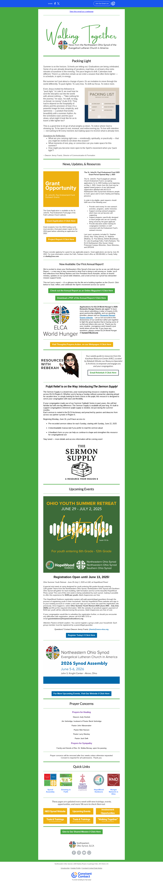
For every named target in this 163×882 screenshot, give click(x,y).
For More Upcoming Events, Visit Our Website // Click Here (81, 693)
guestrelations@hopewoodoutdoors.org (65, 619)
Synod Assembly (50, 791)
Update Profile (76, 868)
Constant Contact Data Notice (92, 868)
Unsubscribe (65, 868)
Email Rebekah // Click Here (103, 373)
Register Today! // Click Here (81, 635)
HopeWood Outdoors (99, 791)
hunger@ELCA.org (90, 333)
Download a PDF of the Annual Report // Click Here (81, 298)
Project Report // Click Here (61, 239)
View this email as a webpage (81, 11)
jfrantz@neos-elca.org (98, 629)
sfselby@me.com (52, 256)
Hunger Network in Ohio (113, 792)
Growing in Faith (66, 791)
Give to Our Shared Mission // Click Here (81, 832)
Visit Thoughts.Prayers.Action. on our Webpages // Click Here (81, 344)
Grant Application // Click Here (61, 221)
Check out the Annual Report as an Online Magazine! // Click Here (81, 291)
